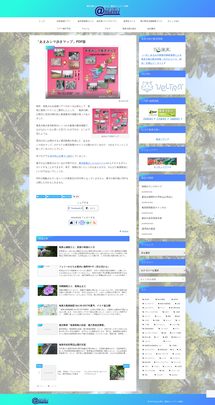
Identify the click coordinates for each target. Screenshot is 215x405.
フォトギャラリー (55, 196)
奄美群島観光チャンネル (154, 207)
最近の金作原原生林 (152, 218)
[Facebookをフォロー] (77, 222)
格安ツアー (161, 139)
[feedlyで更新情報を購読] (88, 222)
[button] (90, 208)
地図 (77, 196)
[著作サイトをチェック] (71, 222)
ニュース (42, 196)
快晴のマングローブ (152, 186)
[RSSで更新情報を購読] (94, 222)
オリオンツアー (161, 167)
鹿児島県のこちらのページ (92, 163)
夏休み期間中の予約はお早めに (157, 197)
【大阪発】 (161, 119)
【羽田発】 (148, 119)
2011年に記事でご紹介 (61, 156)
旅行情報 (68, 196)
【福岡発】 (175, 119)
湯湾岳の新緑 (148, 228)
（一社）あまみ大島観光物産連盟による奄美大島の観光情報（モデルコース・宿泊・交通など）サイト (161, 59)
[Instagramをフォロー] (82, 222)
